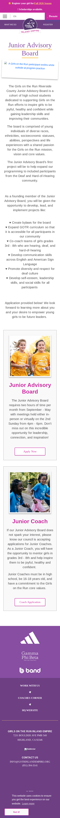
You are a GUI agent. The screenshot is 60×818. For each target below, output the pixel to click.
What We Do (10, 25)
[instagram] (23, 782)
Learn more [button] (28, 803)
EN (15, 16)
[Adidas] (30, 637)
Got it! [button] (16, 812)
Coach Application (30, 602)
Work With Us (30, 685)
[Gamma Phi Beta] (30, 656)
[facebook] (36, 782)
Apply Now (30, 451)
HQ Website (30, 710)
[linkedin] (30, 782)
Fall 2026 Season (43, 3)
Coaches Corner (30, 698)
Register (48, 25)
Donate (53, 16)
